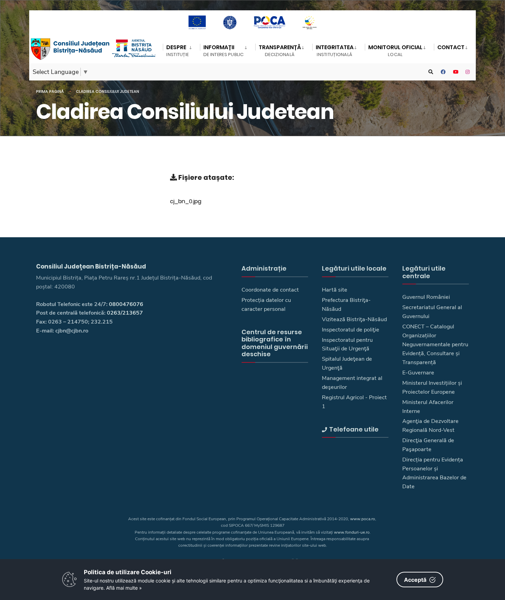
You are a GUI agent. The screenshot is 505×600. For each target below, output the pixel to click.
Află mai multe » (124, 588)
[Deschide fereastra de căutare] (431, 72)
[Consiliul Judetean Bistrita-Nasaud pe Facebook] (443, 72)
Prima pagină (50, 91)
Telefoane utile (354, 429)
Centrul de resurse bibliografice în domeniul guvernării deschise (275, 343)
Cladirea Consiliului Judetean (107, 91)
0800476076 (126, 304)
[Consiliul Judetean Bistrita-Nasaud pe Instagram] (468, 72)
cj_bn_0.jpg (185, 201)
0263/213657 (125, 313)
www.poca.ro (362, 519)
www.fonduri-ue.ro (352, 532)
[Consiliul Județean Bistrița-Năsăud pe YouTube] (455, 72)
